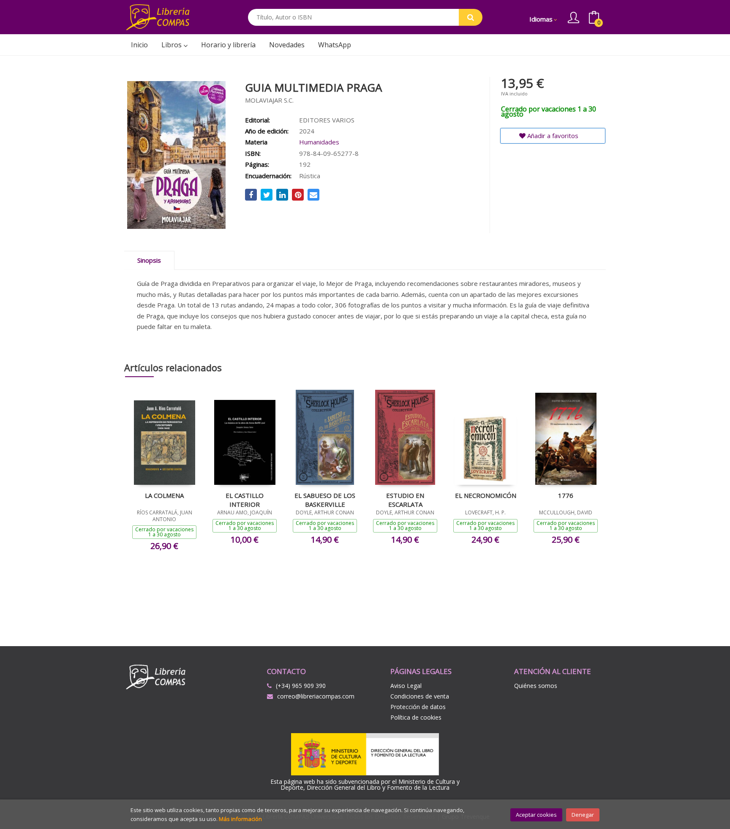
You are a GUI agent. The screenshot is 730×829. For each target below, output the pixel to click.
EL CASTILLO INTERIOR (245, 499)
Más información (240, 819)
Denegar (583, 814)
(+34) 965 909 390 (301, 686)
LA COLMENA (164, 495)
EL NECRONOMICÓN (485, 495)
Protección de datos (418, 707)
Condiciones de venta (419, 696)
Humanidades (319, 142)
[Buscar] (470, 17)
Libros (172, 44)
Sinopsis (149, 260)
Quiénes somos (535, 686)
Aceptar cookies (536, 814)
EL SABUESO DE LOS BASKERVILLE (324, 499)
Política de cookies (415, 717)
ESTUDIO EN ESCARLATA (405, 499)
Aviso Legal (406, 686)
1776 (565, 495)
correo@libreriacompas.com (315, 696)
